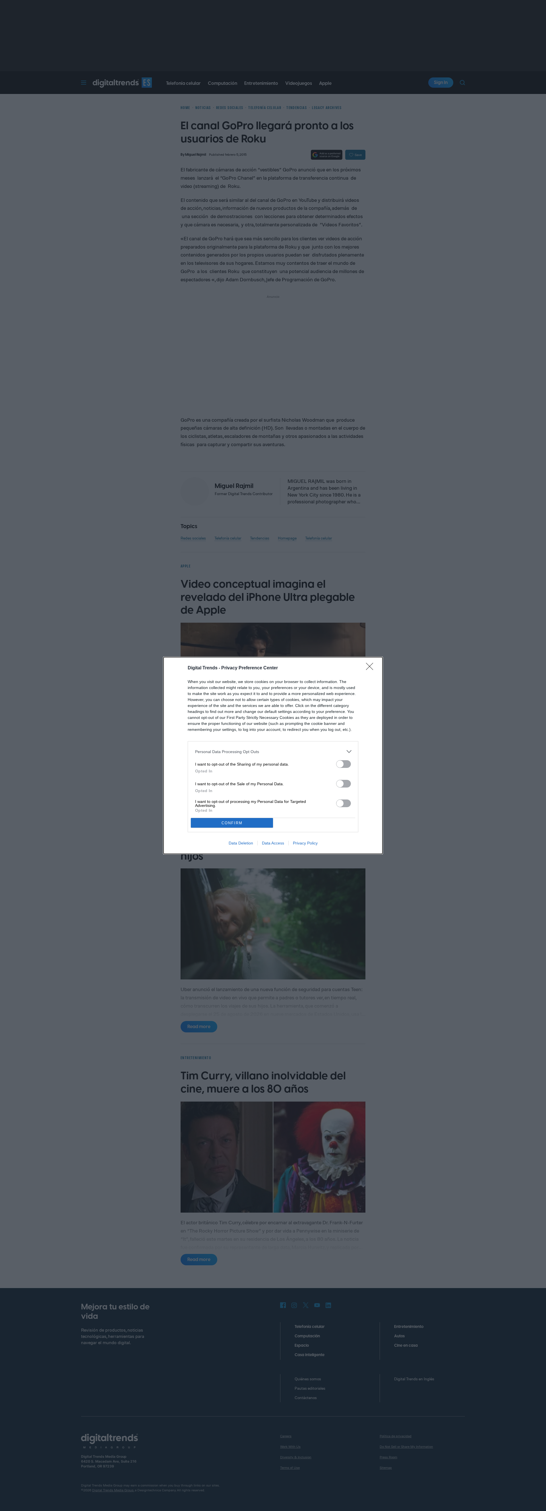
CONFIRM (232, 823)
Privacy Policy (305, 843)
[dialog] (273, 755)
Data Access (273, 843)
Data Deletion (241, 843)
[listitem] (273, 752)
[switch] (343, 764)
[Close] (371, 668)
